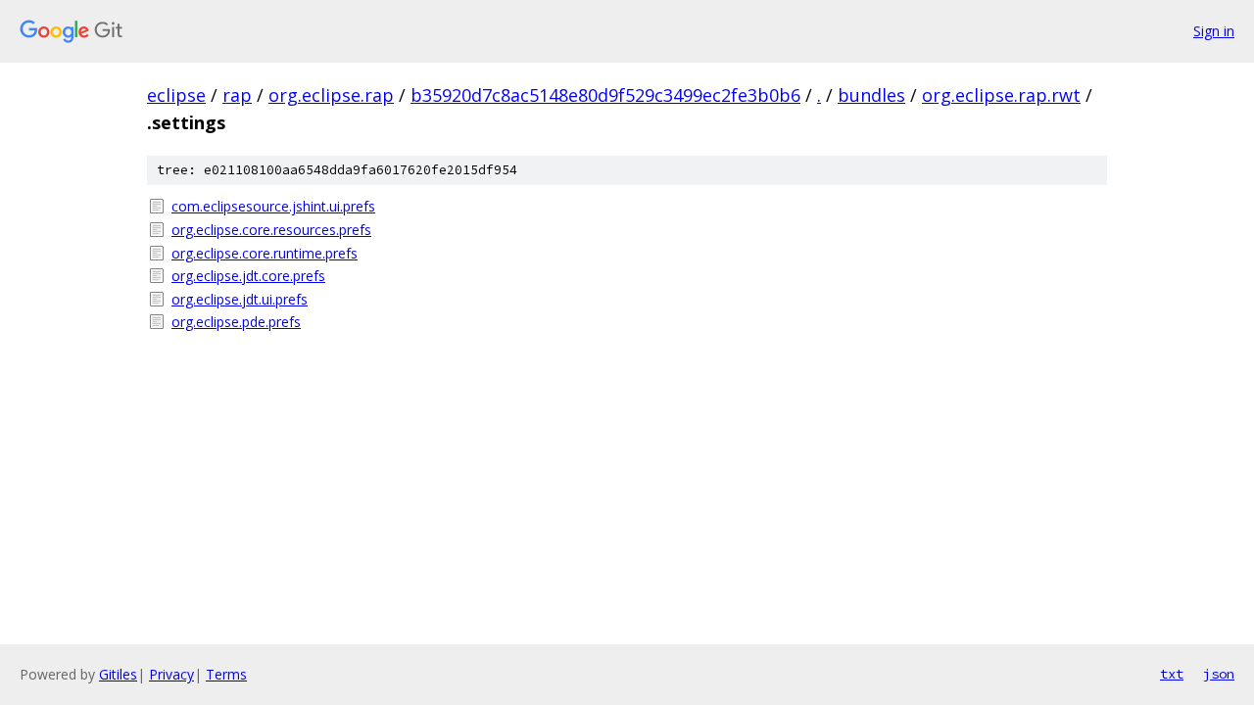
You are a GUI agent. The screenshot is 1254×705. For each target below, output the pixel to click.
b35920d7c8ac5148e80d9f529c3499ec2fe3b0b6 (605, 95)
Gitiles (118, 674)
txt (1171, 673)
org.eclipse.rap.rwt (1001, 95)
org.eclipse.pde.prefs (236, 321)
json (1218, 673)
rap (237, 95)
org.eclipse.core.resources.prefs (271, 229)
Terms (226, 674)
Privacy (171, 674)
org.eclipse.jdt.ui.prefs (239, 299)
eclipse (176, 95)
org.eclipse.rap (331, 95)
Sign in (1213, 31)
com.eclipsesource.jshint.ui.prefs (273, 206)
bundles (871, 95)
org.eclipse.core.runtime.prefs (264, 253)
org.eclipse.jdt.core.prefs (248, 275)
